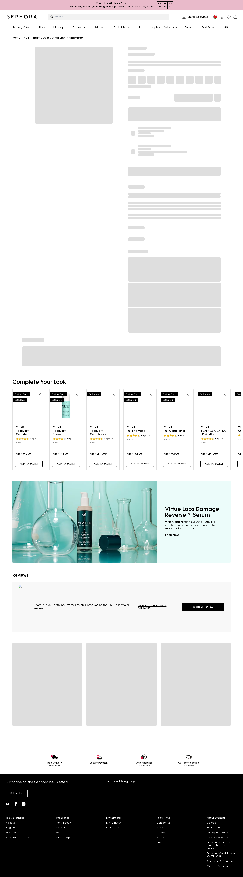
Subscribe (16, 793)
